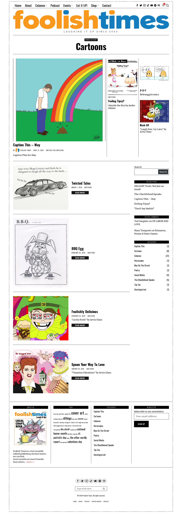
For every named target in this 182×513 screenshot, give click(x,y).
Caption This (51, 150)
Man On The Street (142, 265)
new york (75, 434)
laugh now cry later (83, 422)
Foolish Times (25, 150)
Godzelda (55, 422)
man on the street (76, 426)
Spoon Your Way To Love (88, 364)
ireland (73, 422)
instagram (67, 422)
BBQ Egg (78, 248)
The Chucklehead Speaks (147, 194)
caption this (68, 414)
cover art (77, 413)
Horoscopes (139, 260)
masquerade (56, 430)
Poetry (137, 270)
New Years (70, 434)
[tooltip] (137, 5)
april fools (61, 414)
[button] (104, 488)
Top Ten (137, 284)
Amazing (55, 414)
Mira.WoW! (65, 429)
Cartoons (60, 150)
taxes (68, 438)
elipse (85, 419)
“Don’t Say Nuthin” (144, 208)
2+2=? (143, 90)
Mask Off (144, 125)
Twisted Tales (81, 183)
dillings (67, 418)
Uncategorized (140, 289)
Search (138, 167)
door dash (74, 419)
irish (76, 422)
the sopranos (63, 442)
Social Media (139, 275)
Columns (137, 255)
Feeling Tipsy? (116, 101)
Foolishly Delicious (85, 311)
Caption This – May (26, 145)
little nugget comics (58, 426)
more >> (31, 462)
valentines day (75, 442)
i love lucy (61, 422)
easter (81, 418)
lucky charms (68, 426)
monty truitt (73, 430)
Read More (80, 192)
